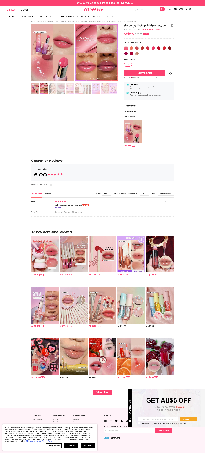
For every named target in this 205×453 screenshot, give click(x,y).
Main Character (62, 212)
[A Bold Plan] (148, 48)
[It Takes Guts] (159, 48)
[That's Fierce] (131, 53)
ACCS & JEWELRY (83, 16)
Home (33, 21)
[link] (102, 3)
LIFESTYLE (110, 16)
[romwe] (94, 9)
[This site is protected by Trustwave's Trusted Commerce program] (106, 438)
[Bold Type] (142, 48)
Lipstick (61, 21)
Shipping (76, 419)
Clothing (39, 16)
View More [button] (102, 392)
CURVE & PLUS (49, 16)
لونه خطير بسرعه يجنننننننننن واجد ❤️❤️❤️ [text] (72, 205)
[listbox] (170, 9)
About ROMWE (37, 419)
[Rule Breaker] (126, 48)
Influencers (36, 422)
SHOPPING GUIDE (79, 416)
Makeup (51, 21)
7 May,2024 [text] (35, 212)
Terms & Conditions (180, 423)
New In (30, 16)
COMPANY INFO (38, 416)
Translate (58, 207)
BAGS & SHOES (98, 16)
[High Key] (137, 48)
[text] (75, 202)
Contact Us (56, 419)
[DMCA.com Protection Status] (115, 438)
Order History (57, 422)
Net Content (129, 60)
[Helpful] (165, 202)
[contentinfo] (127, 145)
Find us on (108, 416)
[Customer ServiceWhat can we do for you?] (185, 9)
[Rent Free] (126, 53)
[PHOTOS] (74, 53)
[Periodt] (153, 48)
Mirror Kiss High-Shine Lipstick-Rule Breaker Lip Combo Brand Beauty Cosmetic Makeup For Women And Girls (145, 26)
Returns (75, 422)
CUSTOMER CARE (59, 416)
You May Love (130, 117)
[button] (170, 73)
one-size (77, 212)
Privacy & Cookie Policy (161, 423)
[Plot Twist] (131, 48)
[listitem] (133, 133)
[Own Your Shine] (137, 53)
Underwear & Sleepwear (66, 16)
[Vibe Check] (170, 48)
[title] (102, 231)
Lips (56, 21)
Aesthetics (22, 16)
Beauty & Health (42, 21)
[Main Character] (164, 48)
